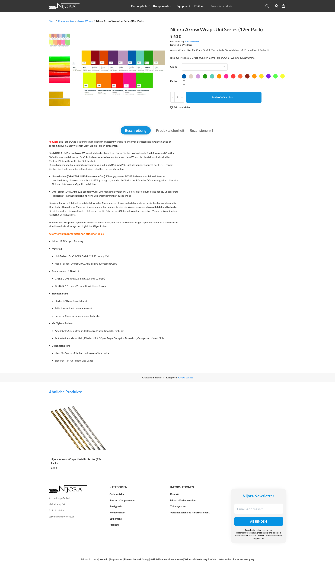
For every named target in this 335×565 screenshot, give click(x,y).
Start (51, 21)
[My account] (276, 6)
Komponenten (66, 21)
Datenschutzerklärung (247, 532)
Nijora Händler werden (183, 500)
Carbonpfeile (117, 494)
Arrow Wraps (84, 21)
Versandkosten (192, 41)
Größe (173, 66)
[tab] (136, 130)
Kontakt (174, 494)
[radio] (184, 76)
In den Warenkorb (223, 97)
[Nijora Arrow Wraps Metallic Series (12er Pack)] (78, 428)
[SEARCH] (267, 6)
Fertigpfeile (116, 506)
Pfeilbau (114, 524)
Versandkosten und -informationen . (190, 512)
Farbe (173, 81)
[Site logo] (64, 5)
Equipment (116, 518)
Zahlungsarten (178, 506)
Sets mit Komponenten (122, 500)
